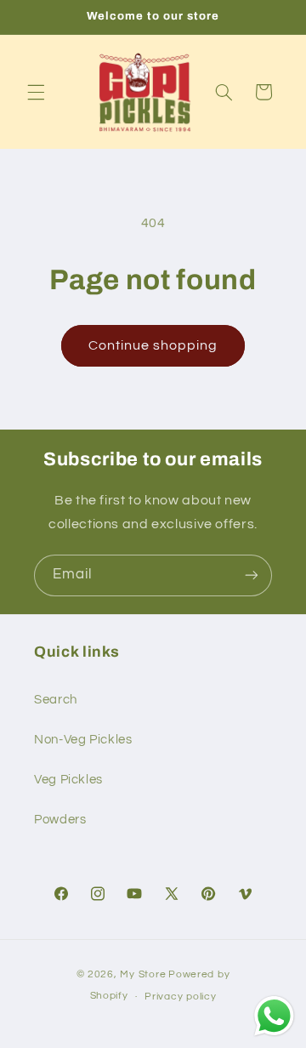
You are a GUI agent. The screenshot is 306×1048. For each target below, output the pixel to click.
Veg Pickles (68, 779)
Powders (60, 819)
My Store (143, 974)
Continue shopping (153, 345)
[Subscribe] (251, 575)
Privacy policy (180, 996)
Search (55, 699)
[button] (35, 91)
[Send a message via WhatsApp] (274, 1016)
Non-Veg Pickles (83, 739)
